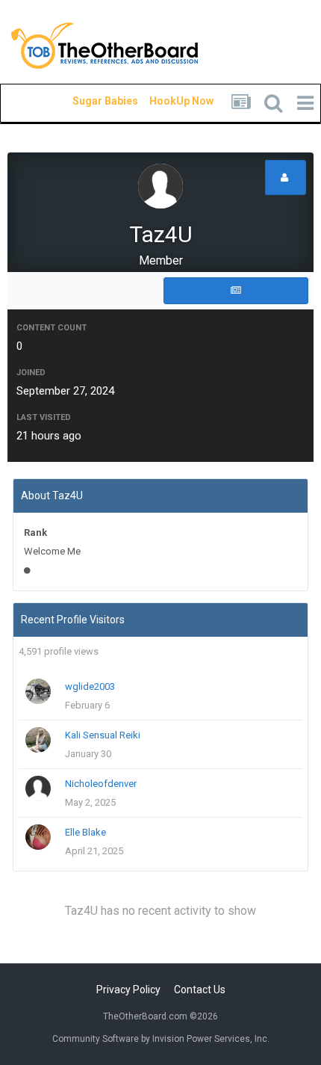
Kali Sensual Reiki (102, 735)
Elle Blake (85, 832)
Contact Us (199, 989)
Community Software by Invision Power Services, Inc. (160, 1039)
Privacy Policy (128, 989)
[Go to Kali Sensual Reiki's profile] (38, 740)
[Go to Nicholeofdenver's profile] (38, 788)
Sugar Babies (87, 101)
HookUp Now (164, 101)
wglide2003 (90, 686)
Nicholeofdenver (101, 783)
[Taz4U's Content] (235, 290)
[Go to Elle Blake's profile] (38, 837)
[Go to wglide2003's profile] (38, 691)
